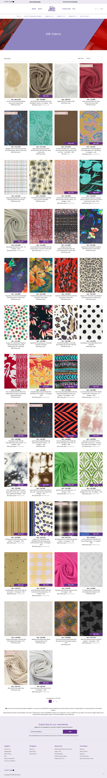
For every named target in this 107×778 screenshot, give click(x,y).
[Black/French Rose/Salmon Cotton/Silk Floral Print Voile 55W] (40, 322)
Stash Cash (66, 9)
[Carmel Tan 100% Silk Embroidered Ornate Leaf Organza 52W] (15, 80)
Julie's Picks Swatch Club (86, 758)
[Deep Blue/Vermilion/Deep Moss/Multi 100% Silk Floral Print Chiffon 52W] (15, 275)
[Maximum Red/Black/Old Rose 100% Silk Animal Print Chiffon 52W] (66, 275)
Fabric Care (58, 751)
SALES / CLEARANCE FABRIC (33, 16)
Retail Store (33, 751)
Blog (40, 9)
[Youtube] (13, 2)
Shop (19, 16)
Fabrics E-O (61, 16)
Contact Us (7, 749)
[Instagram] (7, 2)
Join (70, 731)
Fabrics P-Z (72, 16)
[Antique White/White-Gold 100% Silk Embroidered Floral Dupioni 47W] (15, 618)
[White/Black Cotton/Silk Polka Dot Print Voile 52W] (91, 322)
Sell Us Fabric (33, 754)
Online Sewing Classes (61, 756)
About (34, 9)
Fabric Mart (17, 775)
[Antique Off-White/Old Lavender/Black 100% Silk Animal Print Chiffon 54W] (91, 275)
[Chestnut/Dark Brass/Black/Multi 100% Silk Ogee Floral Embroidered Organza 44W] (66, 618)
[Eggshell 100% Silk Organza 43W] (66, 80)
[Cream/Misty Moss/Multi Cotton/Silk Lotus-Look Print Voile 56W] (40, 177)
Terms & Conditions (9, 761)
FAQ (73, 9)
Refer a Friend (83, 751)
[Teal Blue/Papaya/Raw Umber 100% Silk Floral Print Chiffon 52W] (40, 275)
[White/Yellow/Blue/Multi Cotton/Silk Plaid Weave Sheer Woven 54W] (15, 177)
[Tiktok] (11, 2)
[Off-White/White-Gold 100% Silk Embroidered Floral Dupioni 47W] (91, 569)
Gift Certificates (84, 756)
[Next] (75, 2)
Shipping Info (7, 751)
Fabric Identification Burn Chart (63, 749)
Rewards (82, 754)
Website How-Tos (59, 758)
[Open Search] (96, 9)
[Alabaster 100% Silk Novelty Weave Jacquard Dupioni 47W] (40, 618)
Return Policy (7, 754)
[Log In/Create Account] (98, 9)
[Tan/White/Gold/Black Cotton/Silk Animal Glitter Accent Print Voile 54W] (66, 322)
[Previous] (31, 2)
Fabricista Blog (59, 754)
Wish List (82, 749)
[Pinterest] (9, 2)
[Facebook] (5, 2)
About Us (32, 749)
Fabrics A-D (49, 16)
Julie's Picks (84, 16)
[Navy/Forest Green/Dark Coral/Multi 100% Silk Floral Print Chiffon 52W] (91, 226)
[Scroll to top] (103, 773)
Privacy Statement (9, 758)
